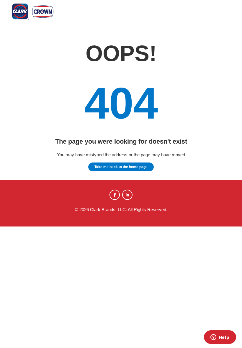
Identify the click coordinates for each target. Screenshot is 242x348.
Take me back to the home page (121, 167)
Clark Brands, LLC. (108, 209)
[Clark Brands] (41, 13)
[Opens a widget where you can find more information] (220, 337)
